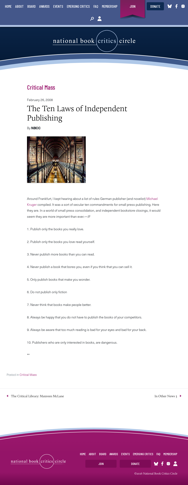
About (19, 6)
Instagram (183, 6)
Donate (155, 6)
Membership (110, 6)
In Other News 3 (166, 396)
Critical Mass (41, 87)
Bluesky (170, 6)
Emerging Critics (78, 6)
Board (31, 6)
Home (8, 6)
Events (58, 6)
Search (92, 19)
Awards (44, 6)
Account (99, 19)
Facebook (177, 6)
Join (132, 6)
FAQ (95, 6)
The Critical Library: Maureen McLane (37, 396)
